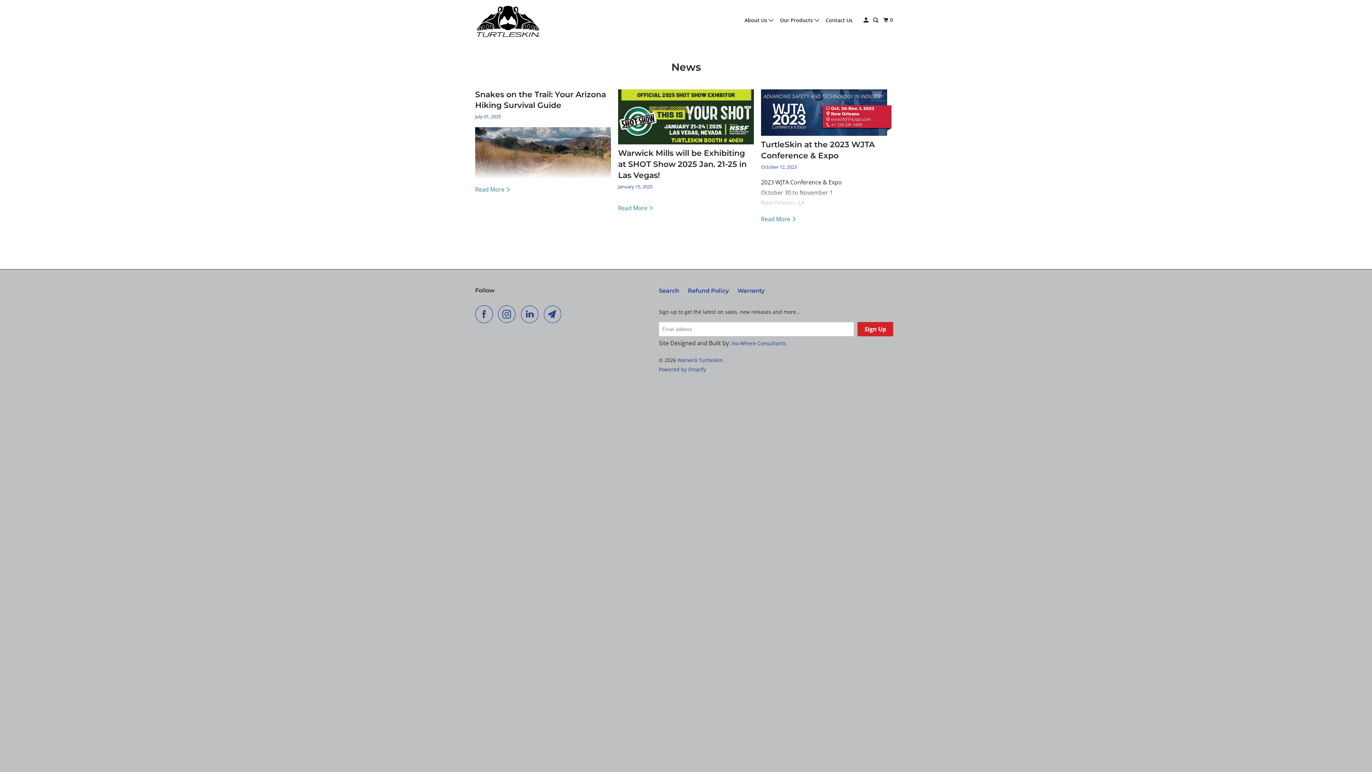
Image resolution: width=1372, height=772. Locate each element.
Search (669, 290)
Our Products (797, 20)
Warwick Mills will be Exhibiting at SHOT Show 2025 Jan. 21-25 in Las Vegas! (682, 164)
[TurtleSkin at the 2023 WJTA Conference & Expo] (829, 112)
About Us (757, 20)
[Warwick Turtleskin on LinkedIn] (531, 314)
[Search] (876, 20)
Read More (490, 189)
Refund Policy (708, 290)
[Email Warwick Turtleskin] (554, 314)
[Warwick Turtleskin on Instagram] (509, 314)
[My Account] (866, 20)
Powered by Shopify (682, 369)
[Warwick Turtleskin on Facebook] (486, 314)
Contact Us (839, 20)
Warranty (751, 290)
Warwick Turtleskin (700, 360)
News (686, 67)
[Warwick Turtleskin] (507, 20)
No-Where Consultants (759, 343)
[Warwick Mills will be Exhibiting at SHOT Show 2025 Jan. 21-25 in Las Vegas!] (686, 117)
